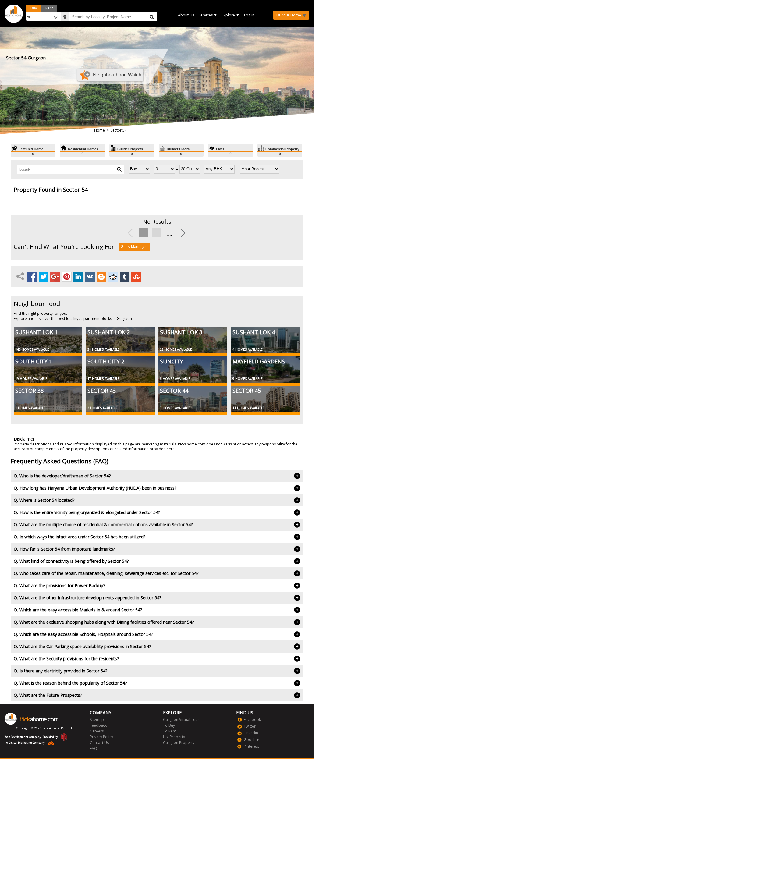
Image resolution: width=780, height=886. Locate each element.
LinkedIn (251, 732)
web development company (23, 737)
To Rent (169, 731)
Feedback (98, 725)
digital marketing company (27, 743)
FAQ (93, 748)
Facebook (252, 719)
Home (99, 130)
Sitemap (97, 719)
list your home (288, 15)
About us (186, 15)
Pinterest (251, 746)
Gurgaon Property (178, 742)
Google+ (251, 739)
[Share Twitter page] (44, 277)
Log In (249, 15)
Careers (97, 731)
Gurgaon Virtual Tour (181, 719)
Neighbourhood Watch (117, 74)
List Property (174, 736)
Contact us (99, 742)
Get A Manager (133, 246)
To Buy (169, 725)
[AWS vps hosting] (49, 744)
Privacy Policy (101, 736)
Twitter (250, 726)
